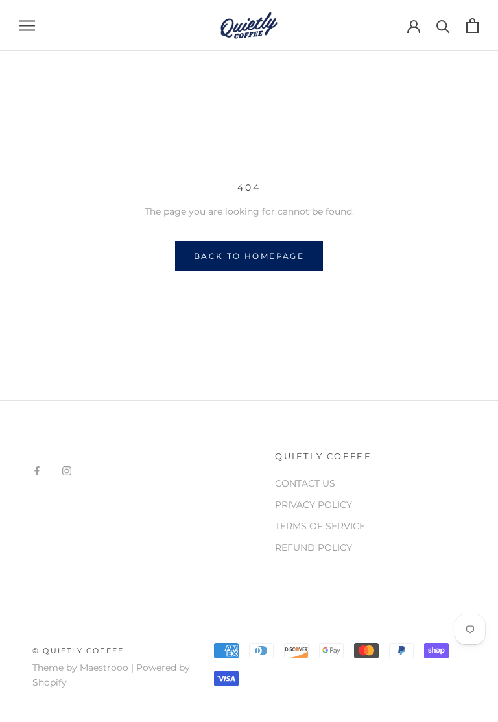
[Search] (443, 25)
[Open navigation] (27, 25)
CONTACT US (305, 483)
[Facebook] (37, 470)
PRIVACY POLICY (313, 505)
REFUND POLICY (313, 547)
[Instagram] (66, 470)
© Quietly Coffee (78, 650)
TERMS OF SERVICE (320, 526)
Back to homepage (249, 256)
